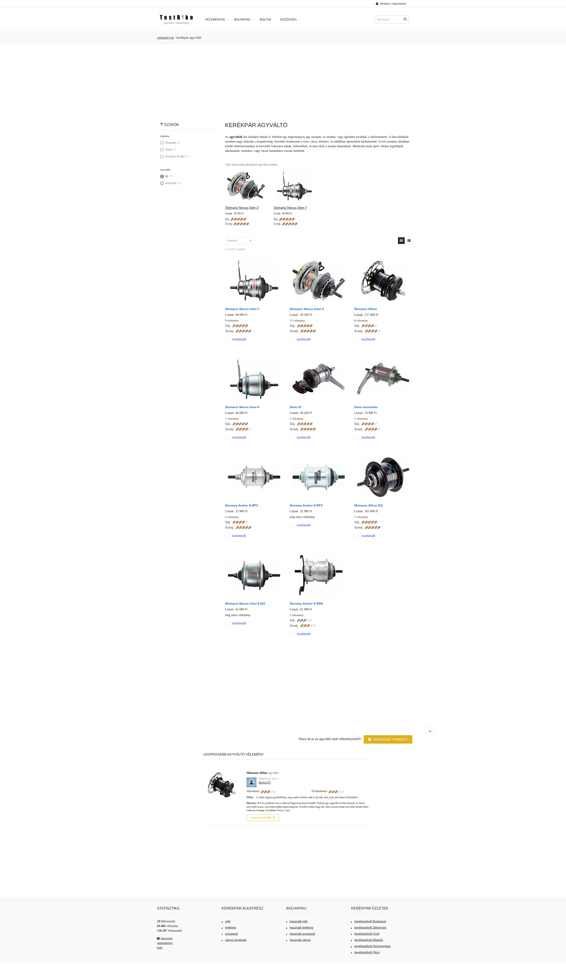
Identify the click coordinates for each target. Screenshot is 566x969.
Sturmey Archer (175, 156)
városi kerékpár (236, 940)
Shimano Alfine (365, 309)
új (166, 176)
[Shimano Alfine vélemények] (383, 260)
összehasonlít (239, 339)
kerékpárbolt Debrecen (370, 927)
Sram (168, 149)
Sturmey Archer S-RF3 (241, 505)
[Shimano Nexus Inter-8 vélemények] (254, 358)
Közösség (289, 19)
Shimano (170, 142)
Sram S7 (296, 407)
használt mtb (299, 921)
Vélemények (215, 19)
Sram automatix (366, 407)
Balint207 (265, 782)
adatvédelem (165, 943)
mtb (227, 921)
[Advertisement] (283, 81)
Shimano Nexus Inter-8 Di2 (245, 603)
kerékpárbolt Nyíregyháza (372, 946)
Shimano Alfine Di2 (368, 505)
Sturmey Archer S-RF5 (306, 505)
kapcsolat (166, 938)
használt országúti (302, 933)
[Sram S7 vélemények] (319, 358)
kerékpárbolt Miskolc (368, 940)
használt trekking (301, 927)
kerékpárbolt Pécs (367, 952)
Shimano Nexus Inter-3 (241, 207)
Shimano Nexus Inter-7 (290, 207)
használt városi (300, 940)
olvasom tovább (261, 817)
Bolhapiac (243, 19)
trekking (230, 927)
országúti (231, 933)
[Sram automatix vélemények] (383, 358)
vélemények (165, 37)
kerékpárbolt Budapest (370, 921)
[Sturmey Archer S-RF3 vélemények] (254, 457)
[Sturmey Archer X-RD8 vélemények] (319, 555)
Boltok (266, 19)
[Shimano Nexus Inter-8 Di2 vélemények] (254, 555)
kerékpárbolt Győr (367, 933)
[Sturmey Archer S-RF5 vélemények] (319, 457)
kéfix (160, 947)
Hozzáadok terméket (390, 739)
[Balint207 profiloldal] (251, 779)
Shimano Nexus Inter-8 (242, 407)
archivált (170, 183)
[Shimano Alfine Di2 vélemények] (383, 457)
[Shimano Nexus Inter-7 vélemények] (254, 260)
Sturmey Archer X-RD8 (306, 603)
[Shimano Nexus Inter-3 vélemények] (319, 260)
